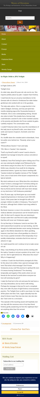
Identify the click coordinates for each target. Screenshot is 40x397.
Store (3, 64)
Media (4, 54)
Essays (4, 49)
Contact (4, 44)
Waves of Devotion (20, 3)
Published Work (7, 59)
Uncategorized (6, 323)
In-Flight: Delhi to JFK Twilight (12, 76)
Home (4, 34)
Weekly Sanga (7, 69)
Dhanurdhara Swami (8, 82)
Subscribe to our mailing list (13, 361)
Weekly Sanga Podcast (13, 347)
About (4, 39)
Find (20, 11)
